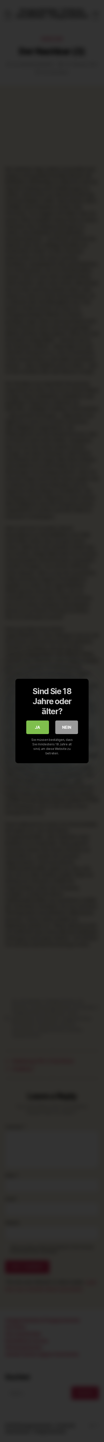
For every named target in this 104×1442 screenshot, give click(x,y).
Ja (37, 727)
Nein (66, 727)
